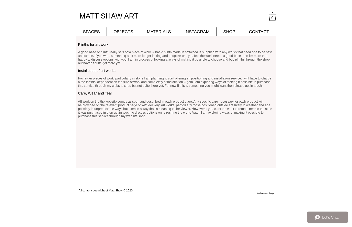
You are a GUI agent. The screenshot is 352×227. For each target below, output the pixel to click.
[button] (272, 16)
